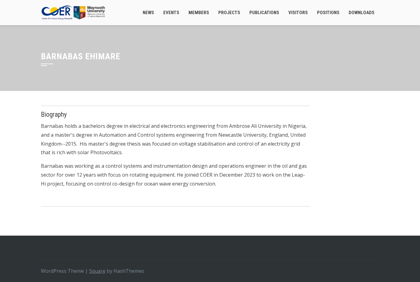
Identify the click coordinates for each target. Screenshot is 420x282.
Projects (229, 12)
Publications (264, 12)
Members (198, 12)
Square (97, 271)
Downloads (361, 12)
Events (171, 12)
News (148, 12)
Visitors (298, 12)
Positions (328, 12)
